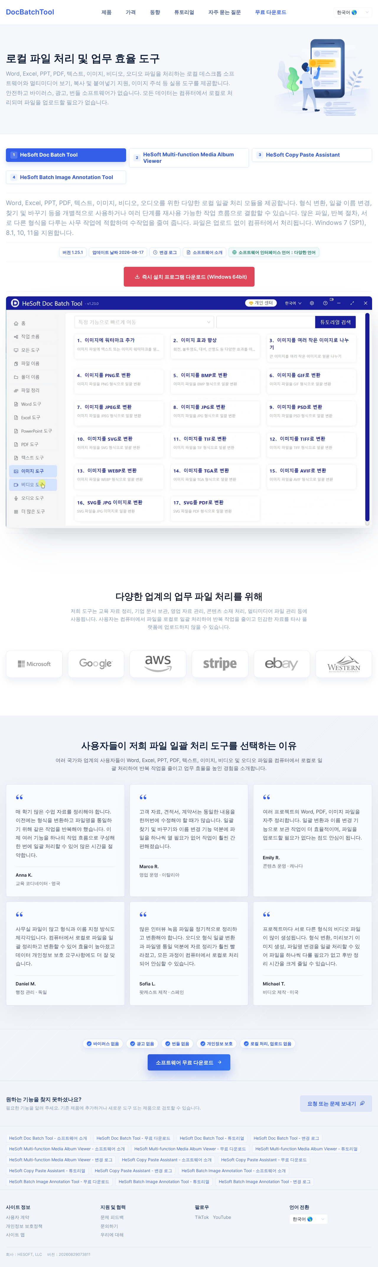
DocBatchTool (30, 12)
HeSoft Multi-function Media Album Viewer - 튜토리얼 (306, 1148)
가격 (131, 12)
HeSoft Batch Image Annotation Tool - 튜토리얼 (164, 1181)
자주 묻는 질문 (224, 12)
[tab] (66, 155)
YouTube (222, 1217)
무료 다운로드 (270, 12)
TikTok (202, 1217)
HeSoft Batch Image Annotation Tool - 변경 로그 (265, 1181)
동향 (155, 12)
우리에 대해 (112, 1234)
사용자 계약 (17, 1217)
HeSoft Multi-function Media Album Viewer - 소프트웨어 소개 (67, 1148)
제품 (107, 12)
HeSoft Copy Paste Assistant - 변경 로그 (133, 1170)
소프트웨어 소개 (208, 252)
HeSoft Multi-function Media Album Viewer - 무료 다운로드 (190, 1148)
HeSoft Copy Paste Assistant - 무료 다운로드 (264, 1159)
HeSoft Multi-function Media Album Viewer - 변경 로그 (61, 1159)
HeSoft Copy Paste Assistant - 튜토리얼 (47, 1170)
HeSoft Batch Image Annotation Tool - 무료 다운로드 (59, 1181)
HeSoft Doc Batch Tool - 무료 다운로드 (133, 1138)
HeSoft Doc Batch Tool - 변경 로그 (286, 1138)
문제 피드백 (112, 1217)
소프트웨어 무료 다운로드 (185, 1062)
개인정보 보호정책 (24, 1226)
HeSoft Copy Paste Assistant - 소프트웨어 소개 (167, 1159)
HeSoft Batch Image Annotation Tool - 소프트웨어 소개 (234, 1170)
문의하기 (109, 1226)
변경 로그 (168, 252)
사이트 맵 (15, 1234)
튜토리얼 (184, 12)
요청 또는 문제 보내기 (331, 1104)
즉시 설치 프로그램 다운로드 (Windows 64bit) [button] (194, 277)
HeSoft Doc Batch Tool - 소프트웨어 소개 (48, 1138)
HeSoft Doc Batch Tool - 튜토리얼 (212, 1138)
